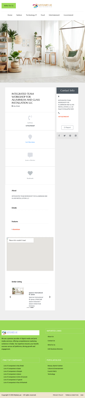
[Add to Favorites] (30, 174)
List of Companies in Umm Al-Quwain (15, 381)
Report (68, 127)
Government (68, 15)
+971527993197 (63, 116)
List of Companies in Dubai (12, 373)
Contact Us (51, 345)
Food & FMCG (52, 375)
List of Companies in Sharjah (13, 375)
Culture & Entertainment (55, 373)
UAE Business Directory (55, 353)
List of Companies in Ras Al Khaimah (15, 387)
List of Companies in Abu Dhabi (14, 370)
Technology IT (31, 15)
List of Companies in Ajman (12, 378)
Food (43, 15)
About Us (51, 341)
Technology (51, 378)
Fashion (19, 15)
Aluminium (16, 229)
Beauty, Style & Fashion (55, 370)
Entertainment (54, 15)
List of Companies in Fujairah (13, 384)
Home (10, 15)
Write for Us (51, 349)
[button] (10, 299)
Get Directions (30, 142)
